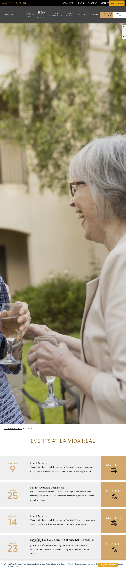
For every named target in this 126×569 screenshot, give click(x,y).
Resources (69, 3)
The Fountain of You (28, 15)
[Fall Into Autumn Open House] (63, 494)
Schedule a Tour (107, 15)
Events (94, 15)
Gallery (82, 15)
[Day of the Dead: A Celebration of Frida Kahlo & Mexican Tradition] (63, 547)
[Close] (122, 564)
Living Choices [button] (69, 15)
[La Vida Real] (9, 15)
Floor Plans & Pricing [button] (41, 14)
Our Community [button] (54, 15)
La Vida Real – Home (13, 428)
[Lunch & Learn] (63, 468)
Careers (92, 3)
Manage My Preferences (108, 565)
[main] (63, 496)
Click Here (18, 566)
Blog (81, 3)
